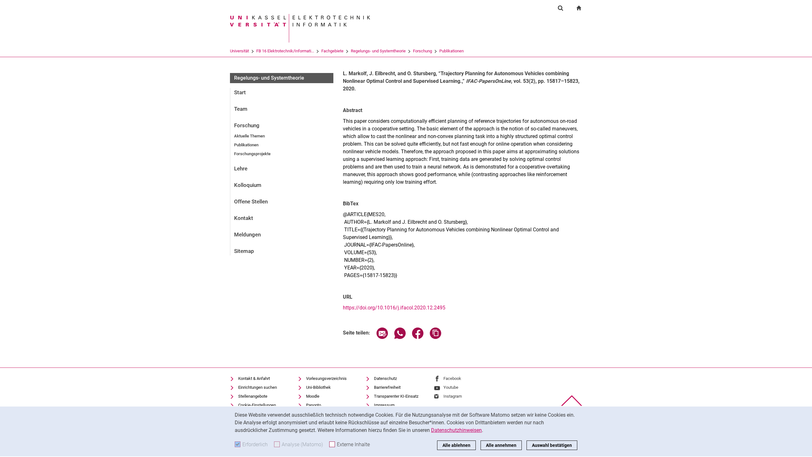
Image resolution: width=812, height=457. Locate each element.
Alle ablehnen (456, 445)
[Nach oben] (571, 401)
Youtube (450, 387)
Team (240, 109)
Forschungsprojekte (252, 153)
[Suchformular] (560, 8)
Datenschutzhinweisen (456, 430)
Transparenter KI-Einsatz (396, 396)
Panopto (313, 405)
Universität (239, 51)
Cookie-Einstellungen (257, 405)
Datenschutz (385, 378)
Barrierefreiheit (387, 387)
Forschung (422, 51)
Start (240, 92)
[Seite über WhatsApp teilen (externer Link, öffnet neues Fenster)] (400, 337)
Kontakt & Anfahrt (254, 378)
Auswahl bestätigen (552, 445)
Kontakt (243, 218)
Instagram (452, 396)
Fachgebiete (332, 51)
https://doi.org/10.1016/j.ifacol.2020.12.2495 (394, 308)
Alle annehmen (501, 445)
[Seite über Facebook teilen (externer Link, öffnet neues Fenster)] (417, 337)
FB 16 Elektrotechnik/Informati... (285, 51)
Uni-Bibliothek (318, 387)
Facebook (452, 378)
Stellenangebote (252, 396)
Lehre (240, 168)
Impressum (384, 405)
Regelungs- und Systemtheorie (378, 51)
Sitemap (244, 251)
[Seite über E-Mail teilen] (382, 337)
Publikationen (451, 51)
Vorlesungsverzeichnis (326, 378)
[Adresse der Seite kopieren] (435, 337)
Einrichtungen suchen (257, 387)
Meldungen (247, 234)
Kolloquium (247, 185)
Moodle (312, 396)
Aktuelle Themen (249, 136)
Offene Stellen (251, 201)
